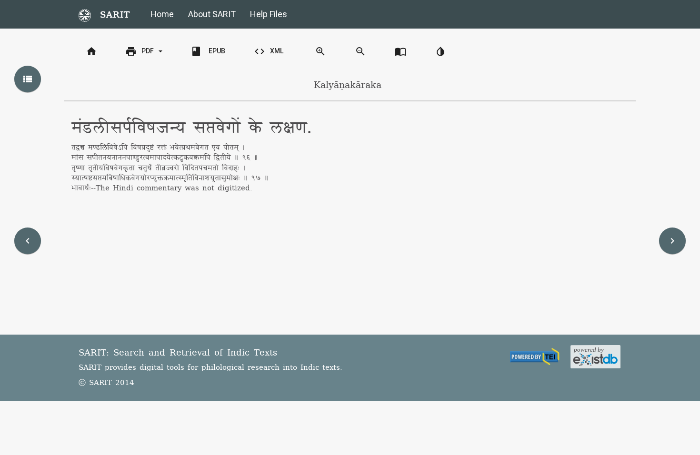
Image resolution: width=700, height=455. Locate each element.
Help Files (268, 14)
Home (162, 14)
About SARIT (212, 14)
